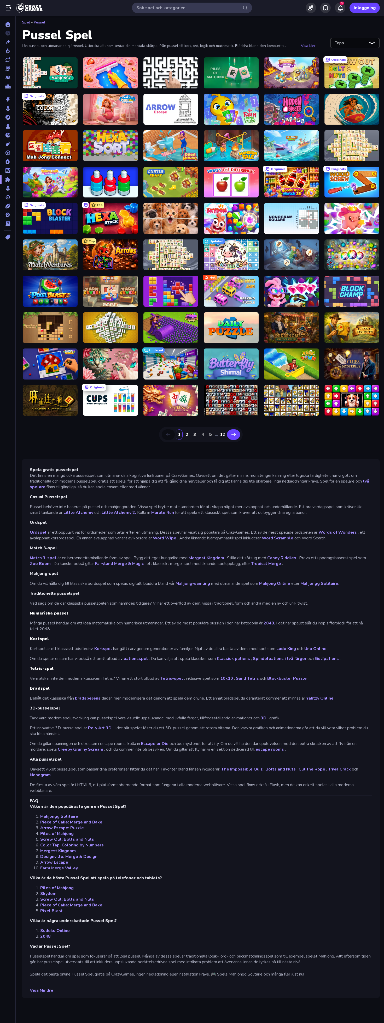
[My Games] (325, 8)
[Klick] (7, 144)
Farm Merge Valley (59, 868)
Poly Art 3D (100, 728)
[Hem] (7, 24)
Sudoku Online (55, 931)
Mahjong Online (274, 583)
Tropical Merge (266, 564)
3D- (264, 718)
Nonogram (40, 775)
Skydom (48, 893)
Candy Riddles (281, 558)
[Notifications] (340, 8)
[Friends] (311, 8)
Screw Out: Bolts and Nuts (67, 839)
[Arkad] (7, 108)
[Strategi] (7, 214)
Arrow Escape (54, 862)
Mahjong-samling (193, 583)
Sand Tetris (247, 678)
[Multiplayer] (7, 77)
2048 (45, 936)
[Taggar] (7, 237)
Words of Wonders (337, 532)
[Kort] (7, 161)
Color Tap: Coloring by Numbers (72, 845)
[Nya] (7, 42)
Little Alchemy (78, 512)
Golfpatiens (327, 658)
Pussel (39, 22)
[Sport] (7, 206)
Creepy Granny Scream (80, 749)
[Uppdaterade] (7, 59)
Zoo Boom (40, 564)
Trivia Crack (339, 769)
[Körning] (7, 152)
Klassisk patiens (233, 658)
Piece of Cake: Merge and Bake (71, 822)
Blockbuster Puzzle (287, 678)
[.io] (7, 135)
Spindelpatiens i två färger (279, 658)
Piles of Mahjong (57, 834)
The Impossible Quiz (242, 769)
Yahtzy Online (320, 698)
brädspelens (88, 698)
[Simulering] (7, 188)
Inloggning (365, 8)
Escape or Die (154, 744)
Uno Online (315, 649)
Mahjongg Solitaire (59, 816)
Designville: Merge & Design (68, 856)
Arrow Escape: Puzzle (62, 828)
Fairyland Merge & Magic (119, 564)
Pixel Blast (51, 911)
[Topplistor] (7, 86)
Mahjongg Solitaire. (319, 583)
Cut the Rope (312, 769)
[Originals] (7, 68)
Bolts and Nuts (280, 769)
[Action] (7, 99)
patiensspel (136, 658)
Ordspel (38, 532)
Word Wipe (164, 538)
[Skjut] (7, 197)
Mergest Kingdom (206, 558)
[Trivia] (7, 223)
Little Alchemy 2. (119, 512)
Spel (26, 22)
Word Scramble (277, 538)
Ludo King (286, 649)
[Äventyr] (7, 117)
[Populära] (7, 50)
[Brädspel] (7, 126)
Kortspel (103, 649)
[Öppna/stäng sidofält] (8, 8)
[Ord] (7, 170)
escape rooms (269, 749)
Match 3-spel (43, 558)
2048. (269, 623)
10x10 (226, 678)
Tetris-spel (171, 678)
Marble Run (162, 512)
